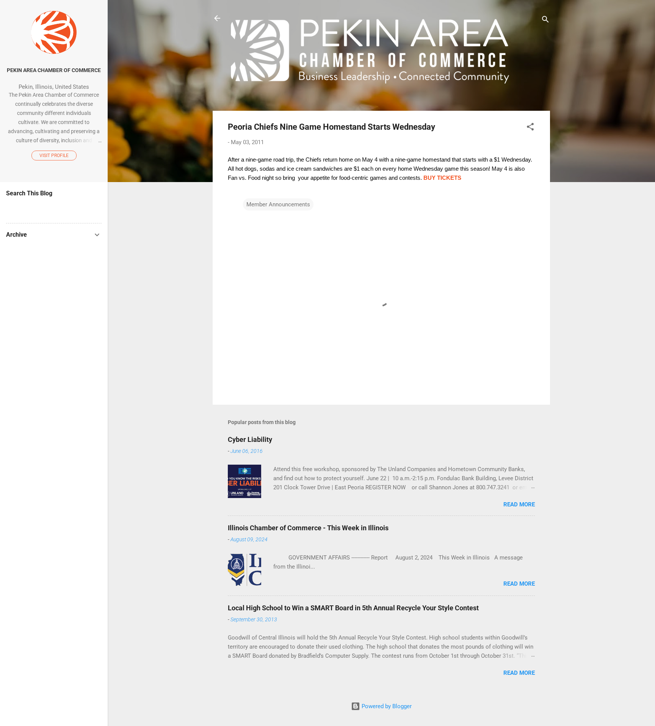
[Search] (545, 20)
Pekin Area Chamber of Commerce (54, 70)
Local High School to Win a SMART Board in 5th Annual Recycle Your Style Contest (353, 608)
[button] (530, 128)
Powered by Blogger (386, 706)
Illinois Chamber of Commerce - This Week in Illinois (308, 528)
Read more (519, 504)
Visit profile (54, 155)
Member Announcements (278, 204)
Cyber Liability (250, 439)
